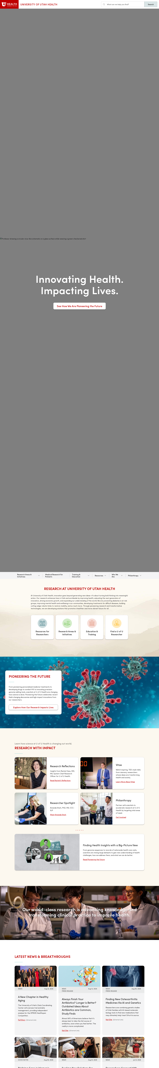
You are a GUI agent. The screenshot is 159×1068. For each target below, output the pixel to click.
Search (151, 4)
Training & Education (76, 575)
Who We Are (115, 575)
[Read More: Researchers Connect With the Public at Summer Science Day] (123, 1047)
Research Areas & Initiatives (24, 575)
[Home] (9, 4)
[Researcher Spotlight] (47, 809)
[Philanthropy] (112, 809)
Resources (99, 575)
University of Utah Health (38, 4)
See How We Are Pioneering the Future (79, 306)
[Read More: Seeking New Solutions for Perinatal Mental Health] (79, 1047)
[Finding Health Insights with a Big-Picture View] (79, 852)
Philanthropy (133, 575)
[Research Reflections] (47, 773)
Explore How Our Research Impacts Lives (33, 707)
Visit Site (65, 1030)
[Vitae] (112, 773)
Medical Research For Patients (54, 575)
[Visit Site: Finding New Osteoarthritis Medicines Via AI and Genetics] (123, 976)
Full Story (21, 1020)
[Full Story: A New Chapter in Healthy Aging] (36, 976)
